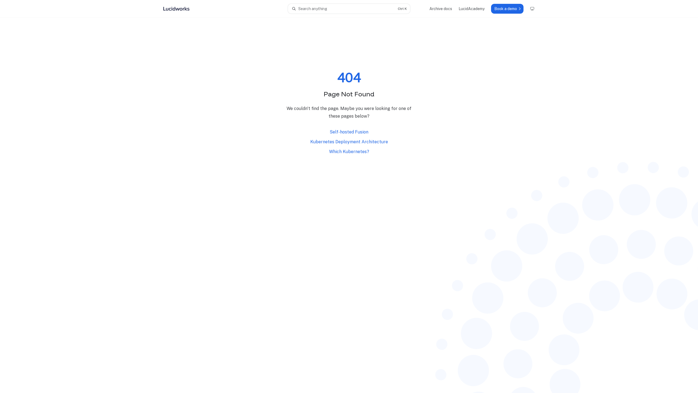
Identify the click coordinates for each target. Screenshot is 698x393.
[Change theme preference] (532, 8)
